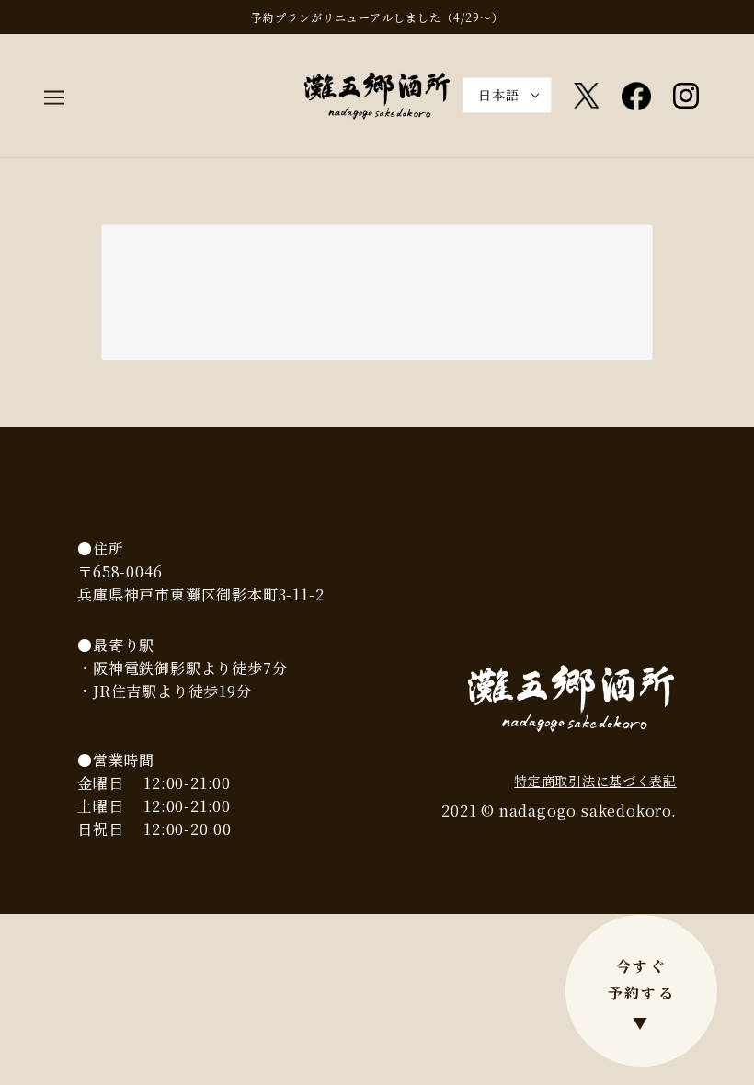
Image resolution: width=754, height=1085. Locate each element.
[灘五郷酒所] (377, 94)
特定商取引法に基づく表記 (595, 780)
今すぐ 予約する (642, 994)
